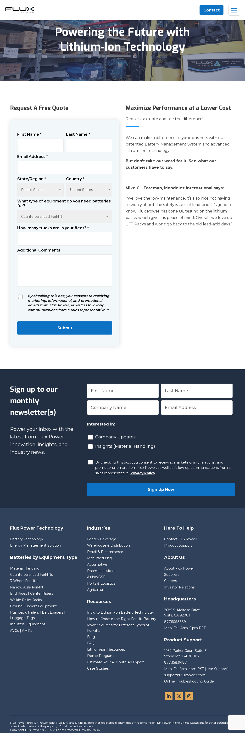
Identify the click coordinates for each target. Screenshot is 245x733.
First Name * (29, 134)
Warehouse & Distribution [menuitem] (108, 545)
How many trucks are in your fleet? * (53, 228)
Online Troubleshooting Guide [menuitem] (189, 681)
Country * (75, 179)
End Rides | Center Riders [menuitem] (31, 593)
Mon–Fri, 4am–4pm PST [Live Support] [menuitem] (196, 669)
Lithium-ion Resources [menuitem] (106, 649)
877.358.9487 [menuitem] (175, 662)
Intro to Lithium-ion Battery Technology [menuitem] (120, 612)
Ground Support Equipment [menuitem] (33, 606)
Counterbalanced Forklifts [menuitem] (31, 574)
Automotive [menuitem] (97, 564)
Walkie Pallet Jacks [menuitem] (26, 600)
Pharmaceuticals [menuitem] (101, 571)
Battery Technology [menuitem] (26, 539)
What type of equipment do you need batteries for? (64, 203)
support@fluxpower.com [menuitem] (185, 675)
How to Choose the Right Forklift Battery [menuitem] (121, 619)
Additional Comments (38, 250)
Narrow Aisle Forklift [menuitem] (26, 587)
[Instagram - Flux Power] (189, 696)
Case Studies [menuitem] (98, 668)
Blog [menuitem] (91, 637)
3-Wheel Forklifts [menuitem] (24, 581)
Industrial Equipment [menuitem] (27, 624)
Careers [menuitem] (170, 581)
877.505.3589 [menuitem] (175, 622)
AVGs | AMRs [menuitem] (21, 630)
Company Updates (115, 437)
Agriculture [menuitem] (96, 590)
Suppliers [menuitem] (171, 574)
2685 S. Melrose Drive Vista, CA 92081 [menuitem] (182, 612)
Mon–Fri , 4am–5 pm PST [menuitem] (185, 628)
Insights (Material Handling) (125, 446)
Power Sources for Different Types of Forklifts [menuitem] (118, 627)
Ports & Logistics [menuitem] (101, 583)
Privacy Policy (142, 473)
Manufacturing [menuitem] (99, 558)
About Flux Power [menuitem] (179, 568)
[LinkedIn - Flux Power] (169, 696)
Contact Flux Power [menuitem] (180, 539)
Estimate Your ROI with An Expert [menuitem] (115, 662)
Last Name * (78, 134)
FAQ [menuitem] (91, 643)
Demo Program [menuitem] (100, 656)
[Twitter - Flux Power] (179, 696)
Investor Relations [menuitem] (179, 587)
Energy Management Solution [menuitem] (35, 545)
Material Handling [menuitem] (24, 568)
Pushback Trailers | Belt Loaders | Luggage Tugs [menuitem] (37, 615)
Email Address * (32, 156)
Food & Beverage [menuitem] (101, 539)
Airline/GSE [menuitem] (96, 577)
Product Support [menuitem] (178, 545)
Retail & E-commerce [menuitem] (105, 552)
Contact (211, 10)
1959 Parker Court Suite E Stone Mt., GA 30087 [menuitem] (186, 653)
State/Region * (31, 179)
